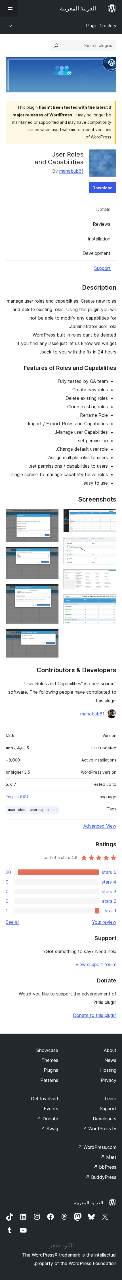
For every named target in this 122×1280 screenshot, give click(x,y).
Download (102, 187)
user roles (16, 810)
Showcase (47, 1050)
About (110, 1050)
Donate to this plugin (94, 1015)
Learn (110, 1098)
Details (103, 209)
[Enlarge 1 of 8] (109, 516)
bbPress (104, 1167)
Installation (99, 239)
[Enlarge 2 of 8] (109, 544)
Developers (104, 1118)
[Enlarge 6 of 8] (51, 554)
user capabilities (44, 810)
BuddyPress (100, 1177)
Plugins (51, 1070)
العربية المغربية (88, 1202)
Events (51, 1108)
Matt (108, 1157)
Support (102, 268)
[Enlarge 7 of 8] (51, 591)
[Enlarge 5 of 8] (51, 516)
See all (12, 922)
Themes (49, 1060)
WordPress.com (97, 1147)
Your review (104, 922)
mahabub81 (71, 171)
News (110, 1060)
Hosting (108, 1070)
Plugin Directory (101, 25)
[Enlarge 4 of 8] (109, 601)
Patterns (49, 1080)
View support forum (95, 964)
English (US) (17, 796)
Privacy (108, 1080)
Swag (49, 1128)
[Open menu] (9, 8)
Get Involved (44, 1098)
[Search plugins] (56, 45)
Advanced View (99, 826)
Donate (47, 1118)
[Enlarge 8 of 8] (51, 636)
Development (96, 253)
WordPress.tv (99, 1128)
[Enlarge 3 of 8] (109, 577)
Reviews (101, 224)
